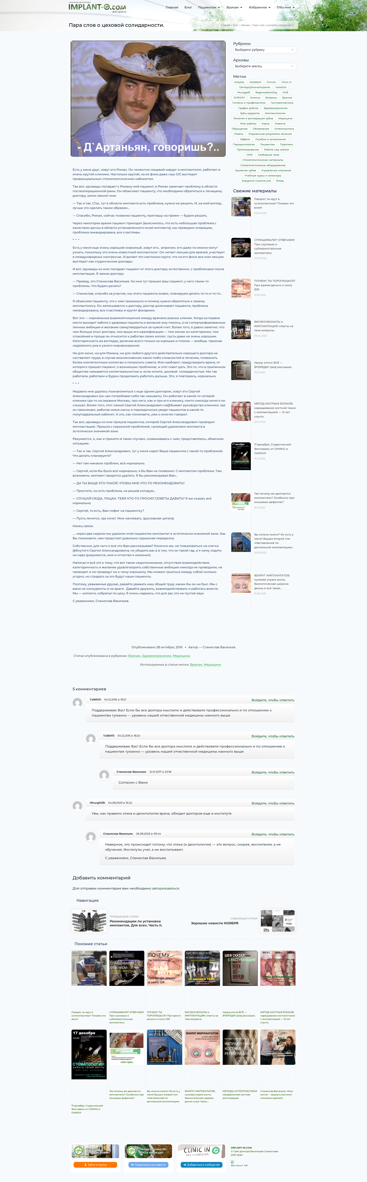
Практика (286, 144)
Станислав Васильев (131, 771)
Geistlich (281, 87)
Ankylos (239, 82)
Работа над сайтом (276, 149)
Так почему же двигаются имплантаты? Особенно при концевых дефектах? (274, 498)
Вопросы (271, 97)
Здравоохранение (275, 108)
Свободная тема (268, 154)
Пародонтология (244, 144)
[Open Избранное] (269, 7)
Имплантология (275, 113)
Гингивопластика (282, 102)
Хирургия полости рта (256, 180)
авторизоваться (165, 888)
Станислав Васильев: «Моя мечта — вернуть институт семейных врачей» (276, 1094)
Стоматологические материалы (262, 159)
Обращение (240, 128)
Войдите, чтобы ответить (273, 700)
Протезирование (248, 149)
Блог (236, 25)
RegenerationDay (266, 92)
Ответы (238, 133)
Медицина (285, 118)
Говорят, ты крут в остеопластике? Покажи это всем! (274, 203)
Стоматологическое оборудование (263, 165)
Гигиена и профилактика (249, 102)
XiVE (285, 92)
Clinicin (271, 82)
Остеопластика (284, 128)
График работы (248, 108)
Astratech (255, 82)
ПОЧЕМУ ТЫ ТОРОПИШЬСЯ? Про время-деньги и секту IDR (274, 285)
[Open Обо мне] (293, 7)
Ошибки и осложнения (270, 139)
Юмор (280, 180)
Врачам (245, 25)
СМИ (249, 154)
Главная (225, 25)
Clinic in (286, 82)
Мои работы (248, 123)
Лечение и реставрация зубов (253, 118)
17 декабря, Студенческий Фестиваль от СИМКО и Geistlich (272, 449)
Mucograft (243, 92)
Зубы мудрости (250, 113)
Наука (265, 123)
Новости (280, 123)
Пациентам (267, 144)
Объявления (261, 128)
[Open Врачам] (241, 7)
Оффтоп (245, 139)
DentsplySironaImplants (254, 87)
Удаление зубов (245, 170)
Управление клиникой (276, 170)
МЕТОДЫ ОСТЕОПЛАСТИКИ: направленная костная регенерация (240, 1094)
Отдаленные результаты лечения (270, 133)
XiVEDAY (239, 97)
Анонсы (255, 97)
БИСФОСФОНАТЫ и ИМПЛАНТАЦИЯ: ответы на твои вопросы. (273, 326)
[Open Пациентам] (218, 7)
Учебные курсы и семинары (262, 175)
